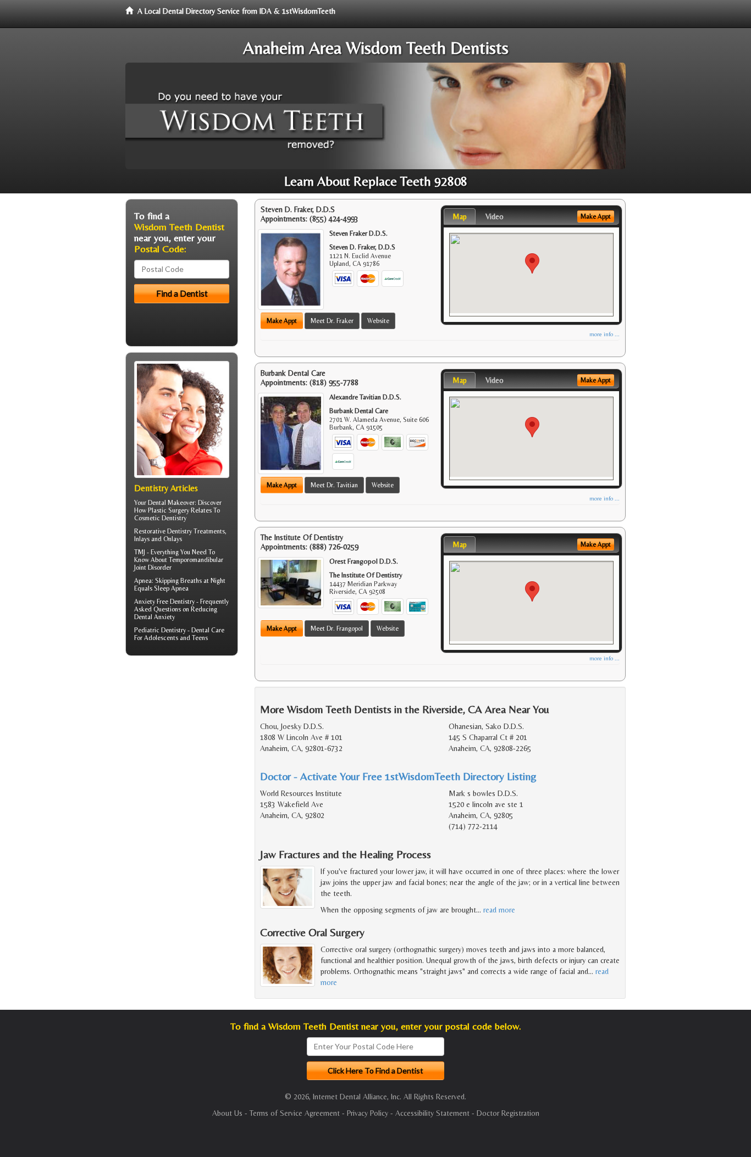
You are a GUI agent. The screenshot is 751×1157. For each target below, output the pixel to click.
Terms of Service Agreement (295, 1113)
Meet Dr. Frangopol (337, 628)
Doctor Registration (508, 1113)
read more (499, 909)
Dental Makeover (171, 503)
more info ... (604, 334)
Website (378, 321)
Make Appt (282, 321)
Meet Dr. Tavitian (334, 485)
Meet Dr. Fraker (332, 321)
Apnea (143, 581)
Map (459, 216)
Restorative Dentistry (163, 531)
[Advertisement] (181, 749)
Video (494, 216)
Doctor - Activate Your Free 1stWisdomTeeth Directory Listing (398, 776)
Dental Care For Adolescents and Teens (179, 634)
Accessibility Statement (432, 1113)
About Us (227, 1113)
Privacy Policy (367, 1113)
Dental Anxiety (154, 617)
